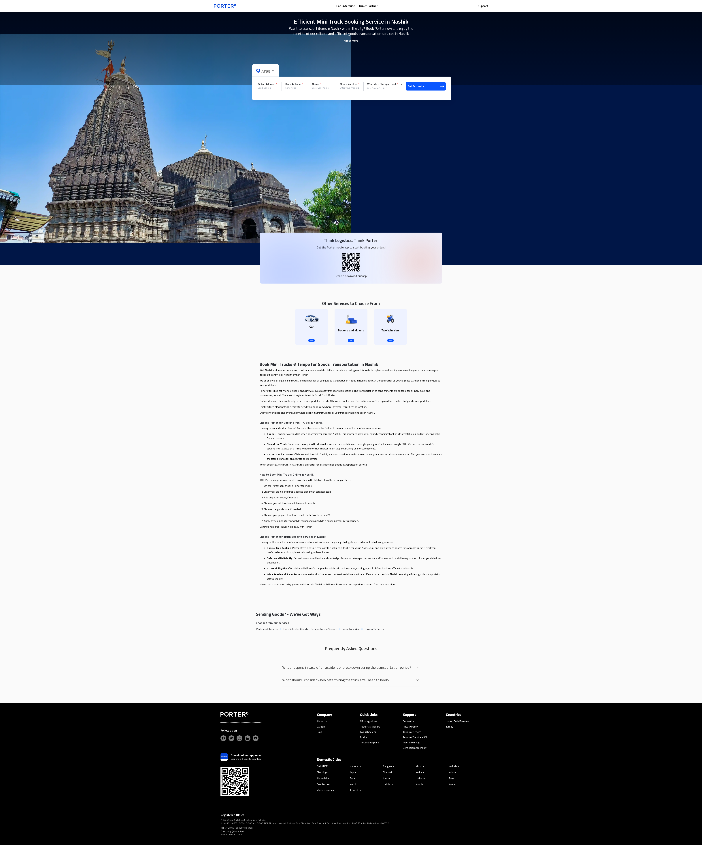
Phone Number (349, 84)
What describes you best (382, 84)
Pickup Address (267, 84)
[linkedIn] (247, 738)
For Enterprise (345, 6)
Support (483, 6)
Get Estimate (415, 86)
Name (316, 84)
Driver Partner (368, 6)
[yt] (255, 738)
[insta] (239, 738)
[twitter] (231, 738)
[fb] (223, 738)
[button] (265, 70)
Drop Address (294, 84)
